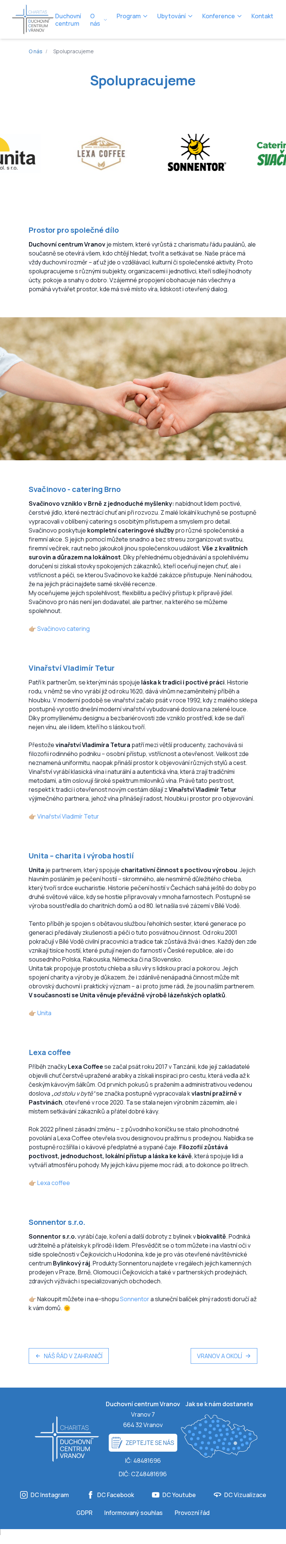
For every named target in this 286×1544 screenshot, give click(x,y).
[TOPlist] (143, 1536)
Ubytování (171, 16)
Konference (218, 16)
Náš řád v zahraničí (73, 1356)
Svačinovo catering (63, 629)
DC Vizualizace (245, 1495)
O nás (95, 20)
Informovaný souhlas (133, 1513)
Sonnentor (135, 1299)
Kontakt (262, 16)
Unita (44, 1013)
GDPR (84, 1513)
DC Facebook (115, 1495)
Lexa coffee (53, 1183)
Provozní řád (192, 1513)
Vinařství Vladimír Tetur (68, 816)
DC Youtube (179, 1495)
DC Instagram (50, 1495)
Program (129, 16)
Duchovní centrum (68, 20)
